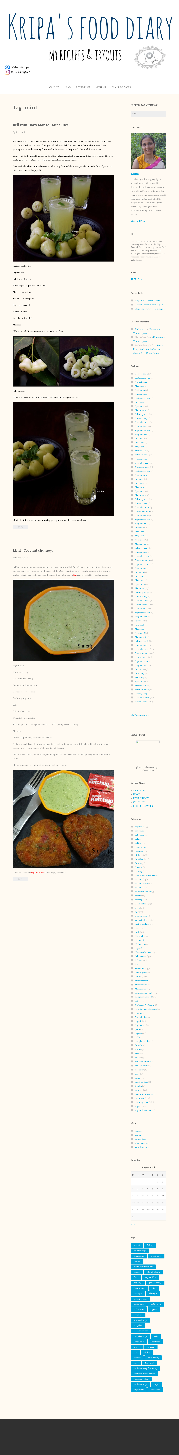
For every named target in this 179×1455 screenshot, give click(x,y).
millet (137, 1000)
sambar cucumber (143, 1061)
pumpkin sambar (142, 1041)
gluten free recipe (140, 1299)
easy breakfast (150, 1277)
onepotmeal (155, 1341)
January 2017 (141, 693)
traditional (140, 1098)
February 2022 (142, 454)
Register (138, 1130)
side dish (139, 1069)
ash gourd (139, 830)
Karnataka (139, 968)
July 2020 (139, 527)
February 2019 (142, 592)
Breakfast (139, 859)
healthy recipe (156, 1304)
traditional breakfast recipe (144, 1373)
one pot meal (139, 1341)
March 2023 (140, 410)
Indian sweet (141, 956)
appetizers (139, 826)
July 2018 (139, 620)
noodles (138, 1013)
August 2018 (141, 616)
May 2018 (139, 628)
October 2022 (141, 426)
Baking (138, 839)
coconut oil (140, 887)
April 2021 (140, 491)
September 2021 (142, 471)
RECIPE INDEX (83, 87)
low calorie (138, 1314)
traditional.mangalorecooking (145, 1368)
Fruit (137, 932)
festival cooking (155, 1282)
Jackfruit (139, 960)
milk (156, 1336)
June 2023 (139, 402)
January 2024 (141, 394)
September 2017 (142, 661)
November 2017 (142, 653)
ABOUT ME (53, 87)
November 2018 (142, 604)
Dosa (137, 907)
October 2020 (141, 515)
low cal (138, 976)
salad (137, 1057)
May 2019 (139, 580)
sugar (137, 1077)
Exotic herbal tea (143, 919)
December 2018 (142, 600)
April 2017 (140, 681)
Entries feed (140, 1139)
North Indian (141, 1017)
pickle (137, 1037)
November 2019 (142, 560)
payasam (150, 1347)
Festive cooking (142, 924)
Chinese (138, 867)
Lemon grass (141, 972)
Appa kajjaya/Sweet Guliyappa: (150, 308)
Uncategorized (141, 1102)
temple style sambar (144, 1094)
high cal (138, 948)
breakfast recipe (140, 1250)
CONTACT (101, 87)
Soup (137, 1073)
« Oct (133, 1224)
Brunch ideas (139, 1256)
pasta (137, 1029)
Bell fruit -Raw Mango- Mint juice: (41, 125)
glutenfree (153, 1293)
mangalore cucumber (144, 992)
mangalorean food (143, 996)
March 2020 (140, 543)
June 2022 (139, 442)
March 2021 (140, 495)
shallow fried (141, 1065)
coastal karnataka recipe (146, 875)
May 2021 (139, 487)
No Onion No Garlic (144, 1005)
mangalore (138, 1325)
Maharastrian (141, 984)
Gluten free (140, 936)
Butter (138, 863)
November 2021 (142, 467)
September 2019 (142, 564)
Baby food (139, 834)
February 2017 (142, 689)
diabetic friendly (153, 1272)
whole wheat (155, 1389)
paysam (138, 1033)
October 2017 (141, 657)
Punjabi (138, 1045)
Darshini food (141, 903)
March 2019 (140, 588)
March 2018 (140, 637)
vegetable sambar (143, 1110)
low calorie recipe (140, 1320)
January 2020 (141, 552)
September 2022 (142, 430)
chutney (138, 871)
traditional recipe (140, 1384)
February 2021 (142, 499)
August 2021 (141, 475)
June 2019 (139, 576)
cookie (138, 895)
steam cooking (153, 1357)
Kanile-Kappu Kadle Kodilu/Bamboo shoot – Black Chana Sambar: (148, 349)
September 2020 (142, 519)
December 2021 (142, 462)
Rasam (138, 1049)
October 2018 (141, 608)
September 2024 (142, 377)
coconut (138, 879)
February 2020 (142, 548)
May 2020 (139, 535)
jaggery (154, 1309)
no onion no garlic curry (146, 1009)
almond (137, 1245)
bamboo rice (140, 847)
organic (138, 1021)
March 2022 (140, 450)
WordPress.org (142, 1147)
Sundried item (141, 1082)
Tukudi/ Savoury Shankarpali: (149, 304)
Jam (136, 964)
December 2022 (142, 422)
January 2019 (141, 596)
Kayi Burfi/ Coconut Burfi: (147, 300)
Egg (137, 911)
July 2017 (139, 669)
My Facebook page (140, 715)
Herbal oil (139, 940)
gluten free (138, 1293)
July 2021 (139, 479)
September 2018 (142, 612)
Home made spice (143, 952)
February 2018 (142, 641)
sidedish (147, 1352)
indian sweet (139, 1309)
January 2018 (141, 645)
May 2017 (139, 677)
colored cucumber (143, 891)
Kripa (135, 173)
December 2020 (142, 507)
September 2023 (142, 398)
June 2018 (139, 624)
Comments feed (142, 1143)
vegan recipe (138, 1389)
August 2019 (141, 568)
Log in (138, 1134)
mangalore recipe (140, 1336)
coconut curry (141, 883)
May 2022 (139, 446)
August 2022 (141, 434)
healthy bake (138, 1304)
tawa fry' (139, 1090)
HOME (68, 87)
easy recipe (138, 1282)
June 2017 (139, 673)
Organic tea (140, 1025)
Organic (137, 1347)
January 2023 (141, 418)
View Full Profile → (140, 221)
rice (135, 1352)
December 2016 (142, 697)
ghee (154, 1288)
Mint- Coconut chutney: (33, 551)
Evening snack (141, 915)
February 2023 (142, 414)
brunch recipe (156, 1256)
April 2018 (140, 633)
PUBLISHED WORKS (121, 87)
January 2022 (141, 458)
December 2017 (142, 649)
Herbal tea (140, 944)
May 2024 (139, 386)
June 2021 (139, 483)
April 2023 (140, 406)
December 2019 (142, 556)
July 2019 (139, 572)
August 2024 (141, 382)
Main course (140, 988)
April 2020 (140, 539)
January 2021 (141, 503)
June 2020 (139, 531)
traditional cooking (141, 1379)
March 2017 (140, 685)
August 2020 (141, 523)
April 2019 (140, 584)
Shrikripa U (140, 329)
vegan (137, 1106)
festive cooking (139, 1288)
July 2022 (139, 438)
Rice (137, 1053)
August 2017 (141, 665)
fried (137, 928)
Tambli (138, 1085)
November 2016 (142, 701)
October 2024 (141, 373)
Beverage (139, 851)
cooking (138, 899)
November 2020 (142, 511)
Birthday (139, 855)
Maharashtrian (141, 980)
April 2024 (140, 390)
